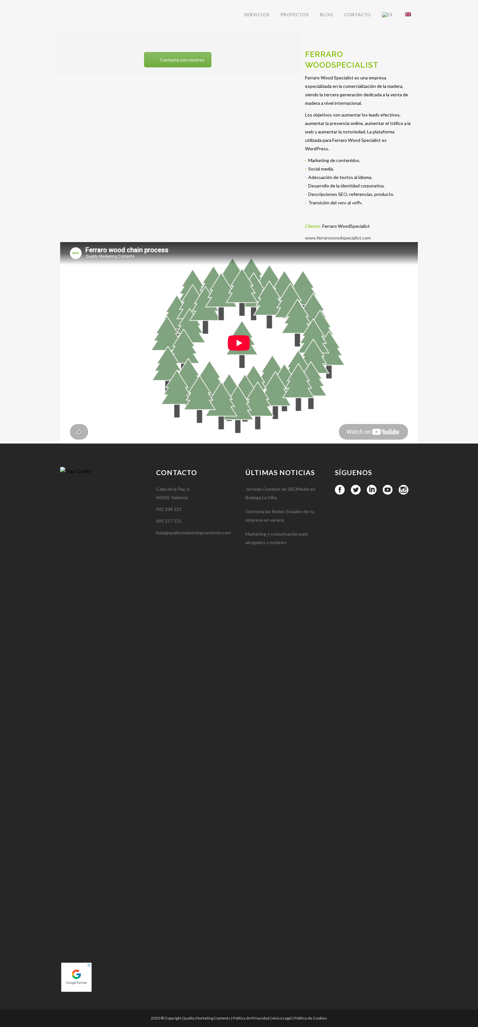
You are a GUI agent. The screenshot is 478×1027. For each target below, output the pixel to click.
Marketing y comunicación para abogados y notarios (277, 538)
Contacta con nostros (182, 59)
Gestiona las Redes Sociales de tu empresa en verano (280, 516)
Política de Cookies (310, 1018)
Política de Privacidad (251, 1018)
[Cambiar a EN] (409, 14)
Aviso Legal (282, 1018)
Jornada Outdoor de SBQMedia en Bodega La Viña (280, 493)
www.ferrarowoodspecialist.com (338, 237)
